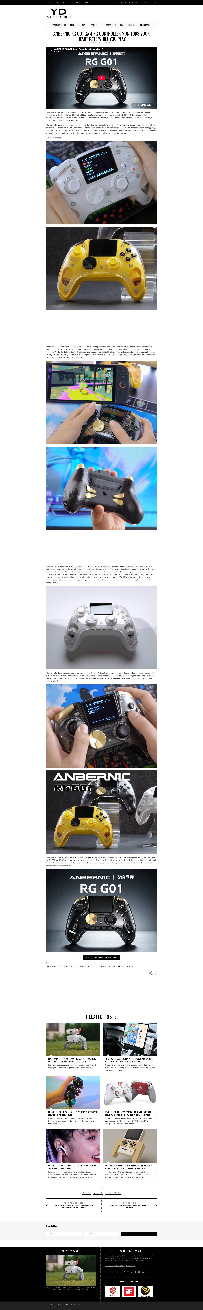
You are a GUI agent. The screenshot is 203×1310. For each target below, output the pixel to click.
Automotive (82, 25)
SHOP (87, 2)
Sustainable (111, 25)
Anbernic (57, 138)
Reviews (131, 25)
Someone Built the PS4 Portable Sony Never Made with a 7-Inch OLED (129, 1205)
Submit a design (75, 2)
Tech (72, 25)
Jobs (95, 2)
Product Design (59, 25)
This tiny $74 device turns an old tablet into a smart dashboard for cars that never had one (129, 1060)
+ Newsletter (144, 25)
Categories (60, 2)
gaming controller (113, 1193)
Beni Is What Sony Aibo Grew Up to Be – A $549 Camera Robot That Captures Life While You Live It (72, 1060)
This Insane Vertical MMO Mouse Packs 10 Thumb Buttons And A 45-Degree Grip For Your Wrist (74, 1205)
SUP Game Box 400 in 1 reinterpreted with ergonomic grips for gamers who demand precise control (128, 1167)
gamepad (84, 118)
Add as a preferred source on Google (102, 957)
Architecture (96, 25)
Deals (122, 25)
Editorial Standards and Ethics (115, 1266)
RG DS (61, 860)
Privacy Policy (130, 1266)
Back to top (52, 1307)
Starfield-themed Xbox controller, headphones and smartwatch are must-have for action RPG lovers (128, 1113)
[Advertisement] (118, 13)
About (50, 2)
